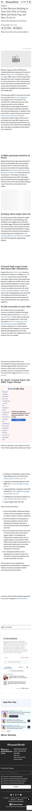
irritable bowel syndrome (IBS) (10, 115)
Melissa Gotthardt (6, 25)
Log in (22, 657)
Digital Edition (18, 759)
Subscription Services (20, 749)
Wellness (4, 6)
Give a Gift (17, 755)
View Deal (18, 419)
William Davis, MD (11, 74)
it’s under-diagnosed (20, 97)
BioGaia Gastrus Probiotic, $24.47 (14, 478)
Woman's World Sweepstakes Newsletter (15, 779)
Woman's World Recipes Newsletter (13, 783)
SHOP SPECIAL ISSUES (19, 757)
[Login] (30, 1)
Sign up (27, 657)
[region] (16, 673)
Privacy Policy (25, 798)
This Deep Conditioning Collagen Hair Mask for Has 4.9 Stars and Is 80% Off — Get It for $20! (20, 414)
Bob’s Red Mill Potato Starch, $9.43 (15, 499)
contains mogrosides (7, 290)
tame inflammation (23, 290)
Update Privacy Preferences (16, 801)
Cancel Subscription (20, 751)
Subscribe (17, 753)
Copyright (6, 798)
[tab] (8, 667)
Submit (16, 786)
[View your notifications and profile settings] (27, 667)
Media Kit (13, 799)
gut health (8, 627)
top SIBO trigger (17, 272)
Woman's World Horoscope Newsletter (14, 781)
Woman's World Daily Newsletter (13, 776)
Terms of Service (15, 798)
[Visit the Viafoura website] (25, 688)
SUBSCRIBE (23, 2)
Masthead (20, 799)
